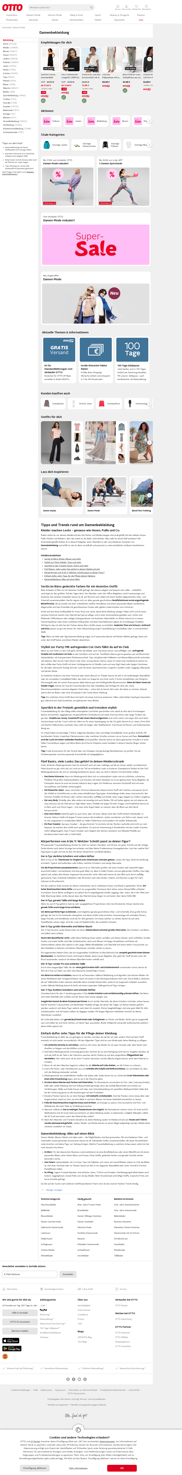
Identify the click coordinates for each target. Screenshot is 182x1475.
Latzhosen (45, 1233)
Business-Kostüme (122, 1222)
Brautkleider (83, 1210)
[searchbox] (58, 7)
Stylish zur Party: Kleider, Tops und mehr (62, 562)
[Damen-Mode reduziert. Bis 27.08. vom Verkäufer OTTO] (68, 181)
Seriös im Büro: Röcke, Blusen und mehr (62, 559)
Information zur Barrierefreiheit (83, 1390)
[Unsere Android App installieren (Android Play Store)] (11, 1348)
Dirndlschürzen (121, 1239)
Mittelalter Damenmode (88, 1244)
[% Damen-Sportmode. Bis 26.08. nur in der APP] (124, 181)
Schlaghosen (46, 1244)
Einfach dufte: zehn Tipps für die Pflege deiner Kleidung (69, 576)
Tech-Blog (82, 1342)
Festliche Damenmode (87, 1233)
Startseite (6, 27)
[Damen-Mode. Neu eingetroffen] (96, 298)
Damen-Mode (19, 27)
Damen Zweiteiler (85, 1222)
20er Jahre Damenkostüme (126, 1205)
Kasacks (81, 1239)
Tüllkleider (118, 1256)
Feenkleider (119, 1244)
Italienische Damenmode (52, 1227)
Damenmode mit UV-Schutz (126, 1233)
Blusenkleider (47, 1216)
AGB (35, 1390)
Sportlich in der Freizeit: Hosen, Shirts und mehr (66, 566)
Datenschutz (46, 1390)
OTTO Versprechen (76, 1393)
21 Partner (35, 1441)
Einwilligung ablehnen (34, 1468)
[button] (51, 121)
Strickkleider (83, 1256)
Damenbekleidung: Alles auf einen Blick (62, 579)
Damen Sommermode (51, 1222)
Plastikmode (119, 1250)
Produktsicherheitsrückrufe (112, 1390)
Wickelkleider (47, 1256)
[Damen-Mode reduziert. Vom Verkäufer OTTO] (96, 239)
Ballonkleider (120, 1216)
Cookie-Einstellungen (20, 1390)
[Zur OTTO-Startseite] (12, 7)
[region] (91, 1452)
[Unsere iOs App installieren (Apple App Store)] (10, 1340)
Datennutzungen (107, 1441)
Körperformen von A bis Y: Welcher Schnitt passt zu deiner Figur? (74, 572)
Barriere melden (20, 1331)
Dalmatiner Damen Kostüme (126, 1227)
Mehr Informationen (78, 1468)
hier (61, 1458)
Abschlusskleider (48, 1205)
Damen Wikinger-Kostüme (89, 1216)
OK (122, 1468)
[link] (5, 1356)
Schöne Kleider (48, 1250)
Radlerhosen (46, 1239)
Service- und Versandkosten (93, 1399)
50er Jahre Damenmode (125, 1210)
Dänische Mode (84, 1227)
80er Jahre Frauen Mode (89, 1205)
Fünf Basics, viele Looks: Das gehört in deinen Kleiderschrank (72, 569)
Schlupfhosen (83, 1250)
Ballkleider (45, 1210)
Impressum (60, 1390)
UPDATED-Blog (85, 1337)
